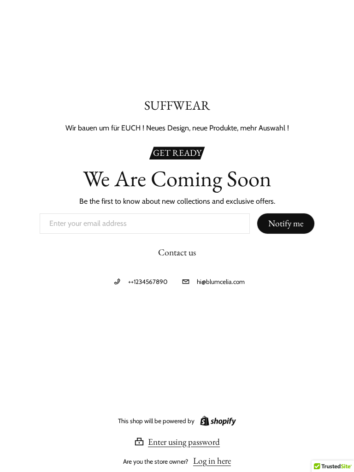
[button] (177, 442)
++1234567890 (147, 281)
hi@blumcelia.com (221, 281)
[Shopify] (216, 420)
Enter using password (184, 442)
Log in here (212, 461)
